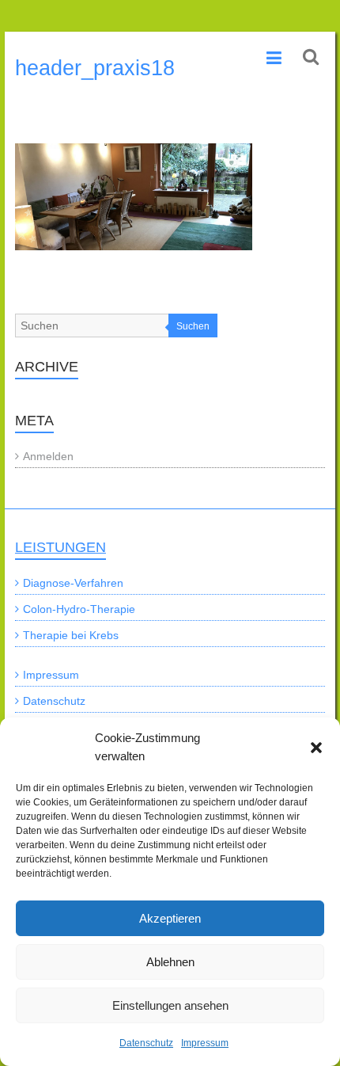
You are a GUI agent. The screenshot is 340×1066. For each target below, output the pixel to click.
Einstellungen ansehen (170, 1005)
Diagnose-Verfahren (73, 583)
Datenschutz (146, 1043)
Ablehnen (170, 962)
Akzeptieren (170, 918)
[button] (316, 748)
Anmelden (48, 456)
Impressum (205, 1043)
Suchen (193, 326)
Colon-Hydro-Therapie (79, 609)
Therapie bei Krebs (71, 635)
